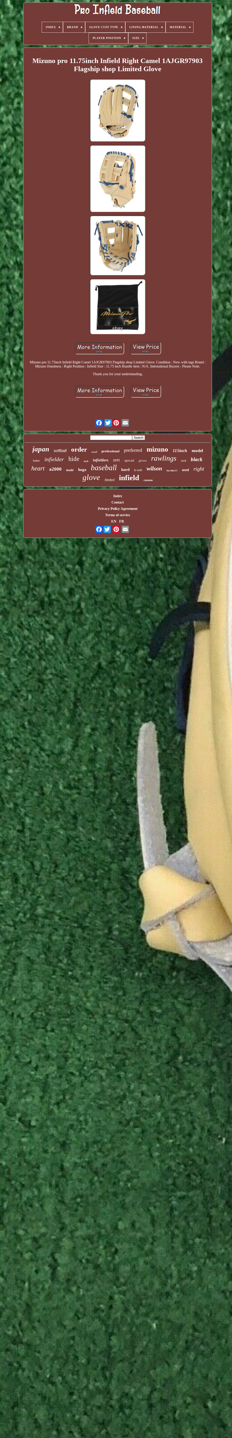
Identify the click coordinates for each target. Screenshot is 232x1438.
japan (40, 449)
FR (121, 521)
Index (117, 496)
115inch (180, 450)
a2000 (55, 469)
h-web (138, 470)
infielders (101, 460)
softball (60, 450)
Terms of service (117, 515)
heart (38, 468)
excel (94, 451)
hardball (172, 471)
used (185, 470)
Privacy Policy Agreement (118, 509)
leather (36, 460)
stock (183, 460)
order (79, 449)
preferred (133, 450)
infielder (54, 459)
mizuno (157, 449)
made (70, 470)
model (197, 450)
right (198, 469)
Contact (117, 502)
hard (125, 469)
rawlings (163, 458)
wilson (154, 468)
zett (116, 459)
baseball (104, 467)
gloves (143, 460)
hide (73, 458)
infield (129, 478)
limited (109, 480)
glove (91, 477)
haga (82, 469)
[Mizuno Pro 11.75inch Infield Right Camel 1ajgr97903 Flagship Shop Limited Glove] (117, 111)
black (197, 459)
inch (86, 461)
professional (110, 451)
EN (113, 521)
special (129, 460)
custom (148, 480)
